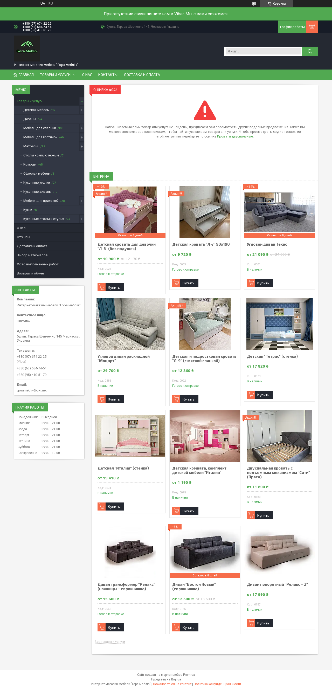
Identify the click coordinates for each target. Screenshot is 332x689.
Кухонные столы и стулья (43, 219)
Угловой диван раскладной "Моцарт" (124, 358)
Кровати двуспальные (235, 136)
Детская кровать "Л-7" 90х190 (201, 244)
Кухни (27, 210)
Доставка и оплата (142, 75)
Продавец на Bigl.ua (166, 679)
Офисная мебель (36, 173)
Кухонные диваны (37, 192)
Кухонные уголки (36, 182)
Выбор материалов (32, 255)
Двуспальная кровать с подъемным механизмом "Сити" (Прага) (278, 472)
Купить (114, 287)
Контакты (107, 75)
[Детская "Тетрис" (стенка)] (279, 324)
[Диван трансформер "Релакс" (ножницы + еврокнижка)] (130, 552)
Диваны (29, 119)
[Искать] (310, 51)
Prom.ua (189, 675)
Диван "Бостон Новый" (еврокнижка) (194, 586)
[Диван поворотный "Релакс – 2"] (279, 552)
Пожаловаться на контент (172, 684)
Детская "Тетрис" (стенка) (272, 356)
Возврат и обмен (30, 273)
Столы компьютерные (41, 155)
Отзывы (23, 237)
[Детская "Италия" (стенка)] (130, 436)
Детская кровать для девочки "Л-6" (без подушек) (127, 246)
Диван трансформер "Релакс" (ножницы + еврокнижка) (126, 586)
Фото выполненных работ (38, 264)
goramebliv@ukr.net (32, 390)
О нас (87, 75)
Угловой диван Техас (267, 244)
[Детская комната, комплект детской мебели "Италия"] (205, 436)
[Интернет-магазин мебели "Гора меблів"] (27, 48)
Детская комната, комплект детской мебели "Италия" (199, 470)
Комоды (30, 164)
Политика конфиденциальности (217, 684)
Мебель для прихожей (41, 201)
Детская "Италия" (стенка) (123, 468)
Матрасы (31, 146)
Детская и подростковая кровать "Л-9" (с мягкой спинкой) (204, 358)
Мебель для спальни (39, 128)
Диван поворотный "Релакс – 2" (277, 584)
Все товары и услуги (110, 642)
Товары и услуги (55, 75)
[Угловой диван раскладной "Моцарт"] (130, 324)
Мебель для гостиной (40, 137)
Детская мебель (36, 110)
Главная (26, 75)
